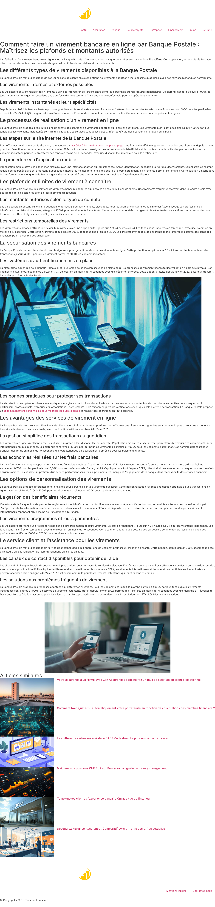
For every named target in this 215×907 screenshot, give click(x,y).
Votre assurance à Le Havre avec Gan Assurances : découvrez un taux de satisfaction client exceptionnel (129, 679)
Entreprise (156, 30)
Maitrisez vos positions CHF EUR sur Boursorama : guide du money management (112, 768)
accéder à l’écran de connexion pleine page (97, 145)
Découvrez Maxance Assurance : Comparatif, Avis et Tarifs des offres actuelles (111, 828)
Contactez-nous (202, 890)
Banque (115, 30)
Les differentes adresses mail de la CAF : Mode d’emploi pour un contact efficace (112, 738)
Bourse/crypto (135, 30)
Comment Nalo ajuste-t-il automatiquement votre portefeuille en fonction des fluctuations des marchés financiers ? (136, 708)
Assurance (99, 30)
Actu (84, 30)
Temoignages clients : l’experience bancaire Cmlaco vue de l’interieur (104, 798)
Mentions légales (176, 890)
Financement (175, 30)
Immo (193, 30)
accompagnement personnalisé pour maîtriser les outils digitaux (42, 410)
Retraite (207, 30)
